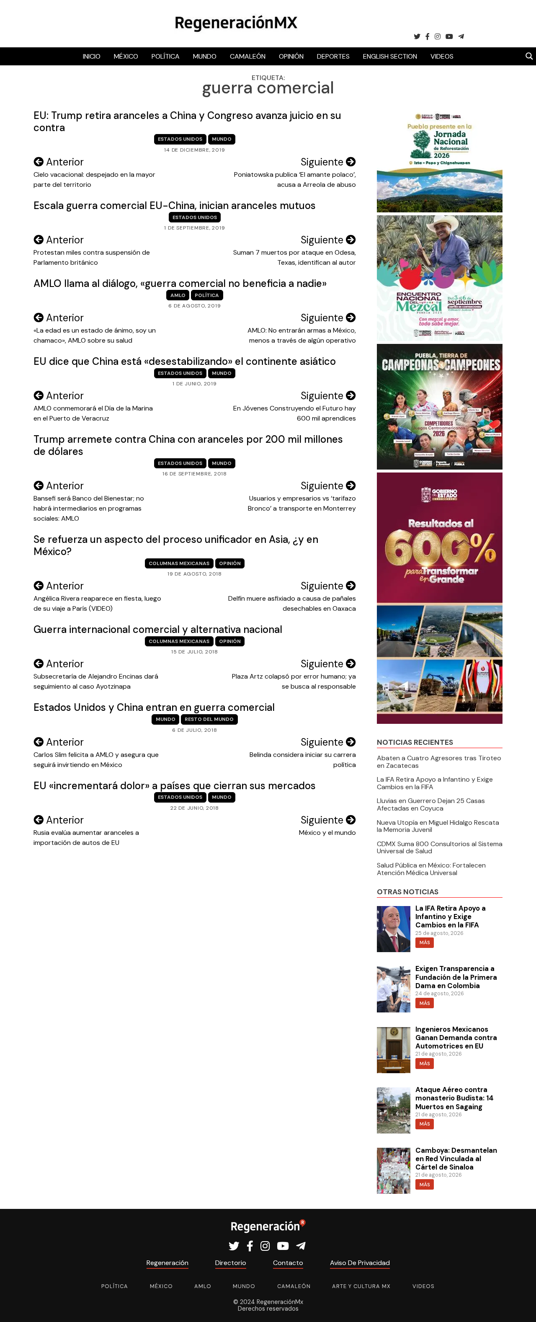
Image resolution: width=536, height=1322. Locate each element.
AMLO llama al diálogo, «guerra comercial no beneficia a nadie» (180, 283)
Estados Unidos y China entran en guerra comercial (154, 707)
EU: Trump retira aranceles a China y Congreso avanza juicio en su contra (187, 121)
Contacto (288, 1262)
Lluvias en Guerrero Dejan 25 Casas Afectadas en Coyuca (431, 804)
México (126, 56)
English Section (390, 56)
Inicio (91, 56)
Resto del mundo (209, 719)
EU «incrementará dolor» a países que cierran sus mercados (175, 785)
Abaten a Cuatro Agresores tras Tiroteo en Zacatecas (439, 762)
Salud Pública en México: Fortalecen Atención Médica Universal (431, 869)
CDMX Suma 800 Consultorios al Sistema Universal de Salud (439, 847)
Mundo (204, 56)
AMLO (178, 295)
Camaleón (247, 56)
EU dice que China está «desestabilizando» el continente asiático (185, 361)
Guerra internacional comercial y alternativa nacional (158, 629)
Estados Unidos (180, 139)
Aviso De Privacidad (360, 1262)
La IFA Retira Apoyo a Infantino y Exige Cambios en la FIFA (435, 783)
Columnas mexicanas (179, 563)
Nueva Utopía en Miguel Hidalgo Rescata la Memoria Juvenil (438, 826)
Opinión (291, 56)
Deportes (333, 56)
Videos (442, 56)
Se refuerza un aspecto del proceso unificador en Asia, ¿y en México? (176, 545)
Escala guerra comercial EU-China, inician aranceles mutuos (175, 205)
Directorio (230, 1262)
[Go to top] (520, 1306)
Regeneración (167, 1262)
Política (166, 56)
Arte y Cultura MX (361, 1286)
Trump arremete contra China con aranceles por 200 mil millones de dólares (188, 445)
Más (425, 942)
